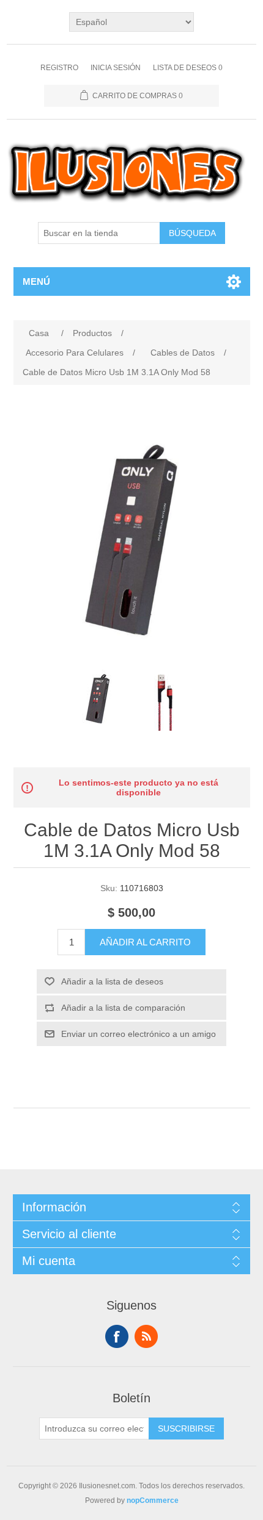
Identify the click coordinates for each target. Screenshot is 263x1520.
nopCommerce (153, 1500)
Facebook (116, 1336)
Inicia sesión (116, 67)
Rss (146, 1336)
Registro (59, 67)
